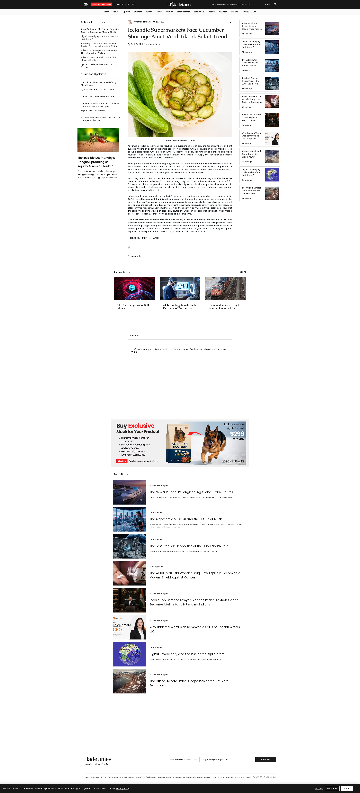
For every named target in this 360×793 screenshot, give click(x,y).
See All (243, 271)
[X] (260, 777)
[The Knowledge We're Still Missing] (134, 288)
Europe (156, 237)
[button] (86, 4)
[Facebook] (264, 777)
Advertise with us (92, 764)
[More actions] (230, 21)
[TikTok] (257, 777)
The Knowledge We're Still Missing (133, 306)
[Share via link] (129, 247)
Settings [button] (319, 788)
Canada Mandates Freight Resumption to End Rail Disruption (224, 306)
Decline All (332, 788)
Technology (134, 237)
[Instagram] (271, 777)
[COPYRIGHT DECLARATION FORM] (275, 4)
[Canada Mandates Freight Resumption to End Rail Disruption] (225, 288)
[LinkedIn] (274, 777)
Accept (347, 788)
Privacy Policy (122, 788)
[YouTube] (267, 777)
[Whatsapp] (254, 777)
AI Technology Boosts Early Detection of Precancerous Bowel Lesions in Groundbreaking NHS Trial (179, 306)
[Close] (356, 788)
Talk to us (106, 764)
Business (146, 237)
